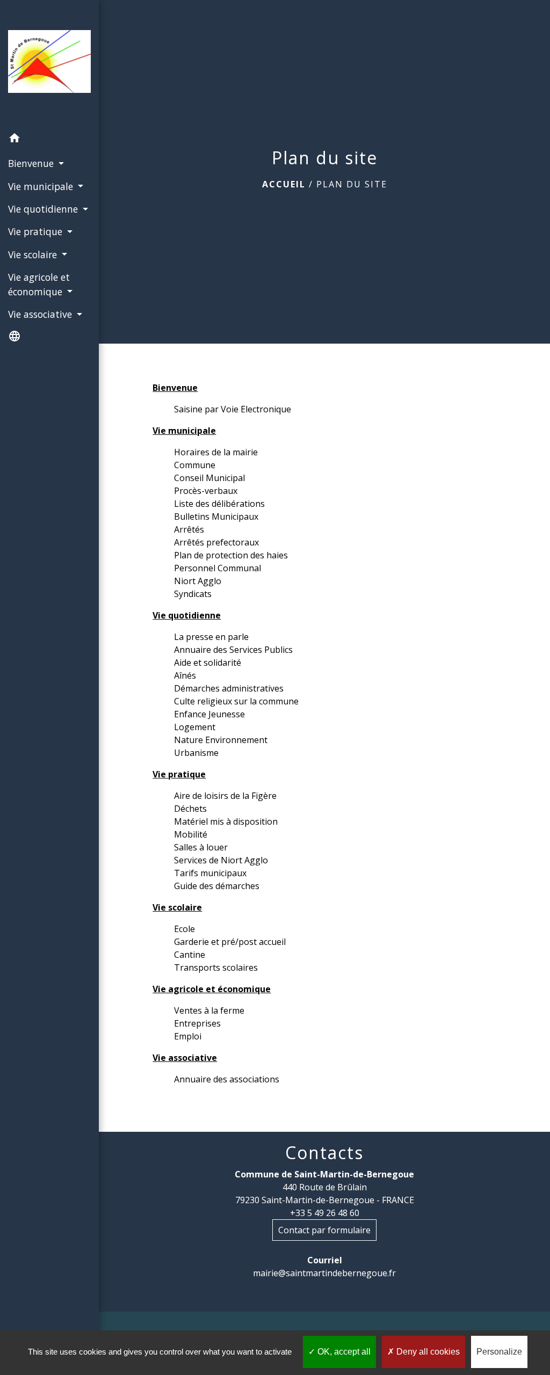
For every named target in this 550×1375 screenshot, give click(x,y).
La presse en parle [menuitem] (211, 637)
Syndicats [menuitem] (193, 594)
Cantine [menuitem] (189, 955)
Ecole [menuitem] (184, 929)
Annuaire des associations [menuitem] (226, 1079)
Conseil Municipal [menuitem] (209, 478)
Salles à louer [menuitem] (201, 847)
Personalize (499, 1351)
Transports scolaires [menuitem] (216, 967)
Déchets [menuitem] (190, 808)
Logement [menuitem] (194, 727)
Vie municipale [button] (42, 186)
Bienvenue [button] (32, 163)
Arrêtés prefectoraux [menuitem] (216, 542)
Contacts (324, 1153)
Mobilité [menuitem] (190, 834)
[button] (49, 139)
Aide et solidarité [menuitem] (207, 662)
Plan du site (351, 184)
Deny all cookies (427, 1351)
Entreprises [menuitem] (197, 1023)
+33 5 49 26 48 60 (324, 1213)
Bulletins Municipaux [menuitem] (216, 516)
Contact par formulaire (324, 1230)
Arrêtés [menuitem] (189, 529)
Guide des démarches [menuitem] (216, 886)
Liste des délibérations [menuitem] (219, 504)
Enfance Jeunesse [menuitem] (209, 714)
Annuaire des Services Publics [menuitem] (233, 650)
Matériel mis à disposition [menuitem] (226, 821)
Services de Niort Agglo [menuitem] (221, 860)
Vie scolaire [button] (34, 254)
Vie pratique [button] (36, 231)
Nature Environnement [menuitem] (220, 740)
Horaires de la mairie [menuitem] (216, 452)
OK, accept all (343, 1351)
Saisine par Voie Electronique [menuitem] (232, 409)
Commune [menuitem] (194, 465)
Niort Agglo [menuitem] (197, 581)
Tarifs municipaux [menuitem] (210, 873)
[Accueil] (49, 63)
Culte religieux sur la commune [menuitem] (236, 701)
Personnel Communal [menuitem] (217, 568)
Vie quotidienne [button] (44, 208)
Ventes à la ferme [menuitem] (209, 1010)
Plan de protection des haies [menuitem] (231, 555)
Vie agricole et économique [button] (39, 284)
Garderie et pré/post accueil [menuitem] (230, 942)
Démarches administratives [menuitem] (229, 688)
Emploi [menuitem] (187, 1036)
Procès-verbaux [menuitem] (205, 491)
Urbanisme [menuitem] (196, 753)
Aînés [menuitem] (185, 675)
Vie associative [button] (41, 314)
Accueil (284, 184)
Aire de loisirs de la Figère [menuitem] (225, 796)
